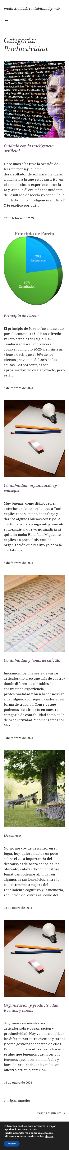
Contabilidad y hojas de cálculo (32, 660)
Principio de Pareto (21, 315)
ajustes (49, 1136)
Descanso (12, 835)
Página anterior (17, 1100)
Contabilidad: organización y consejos (30, 488)
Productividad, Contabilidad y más (32, 8)
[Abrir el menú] (6, 21)
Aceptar (11, 1143)
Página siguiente (51, 1113)
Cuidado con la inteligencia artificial (29, 148)
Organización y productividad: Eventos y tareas (32, 1008)
